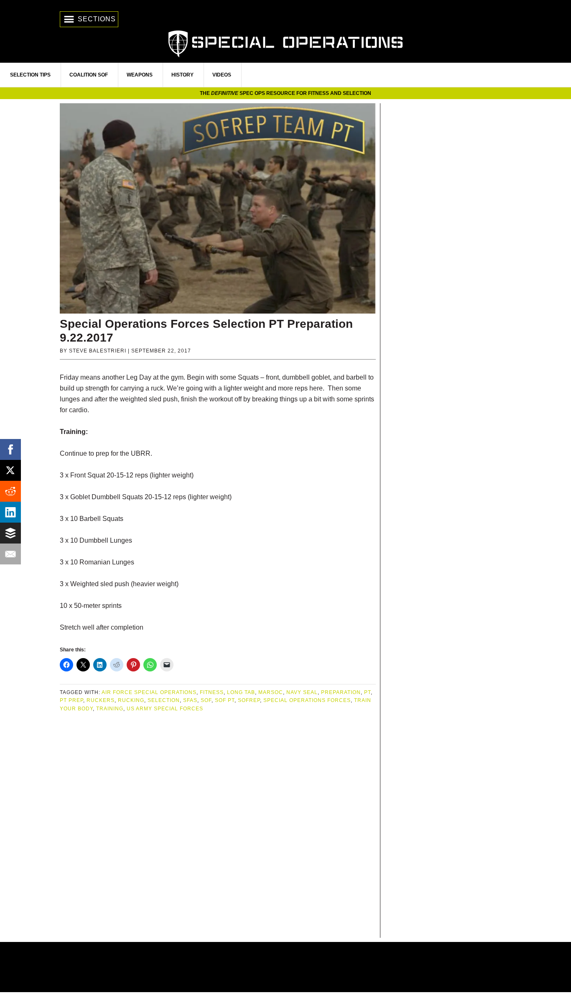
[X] (10, 470)
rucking (131, 700)
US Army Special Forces (165, 709)
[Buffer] (10, 533)
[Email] (10, 554)
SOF (206, 700)
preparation (341, 692)
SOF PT (225, 700)
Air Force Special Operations (149, 692)
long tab (241, 692)
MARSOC (270, 692)
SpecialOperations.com (285, 43)
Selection (164, 700)
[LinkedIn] (10, 512)
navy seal (302, 692)
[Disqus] (218, 825)
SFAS (190, 700)
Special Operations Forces (307, 700)
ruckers (101, 700)
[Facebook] (10, 449)
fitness (212, 692)
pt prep (71, 700)
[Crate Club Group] (285, 966)
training (109, 709)
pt (367, 692)
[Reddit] (10, 491)
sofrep (249, 700)
